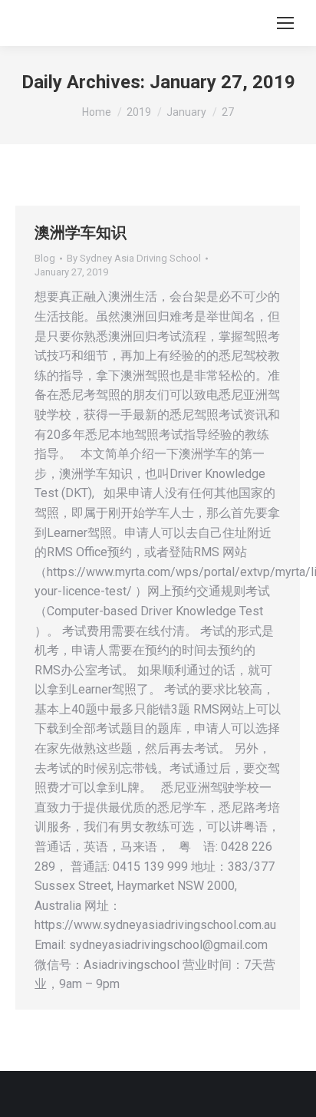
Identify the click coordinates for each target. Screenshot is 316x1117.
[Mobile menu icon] (285, 23)
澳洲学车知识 (81, 232)
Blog (45, 258)
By (134, 258)
